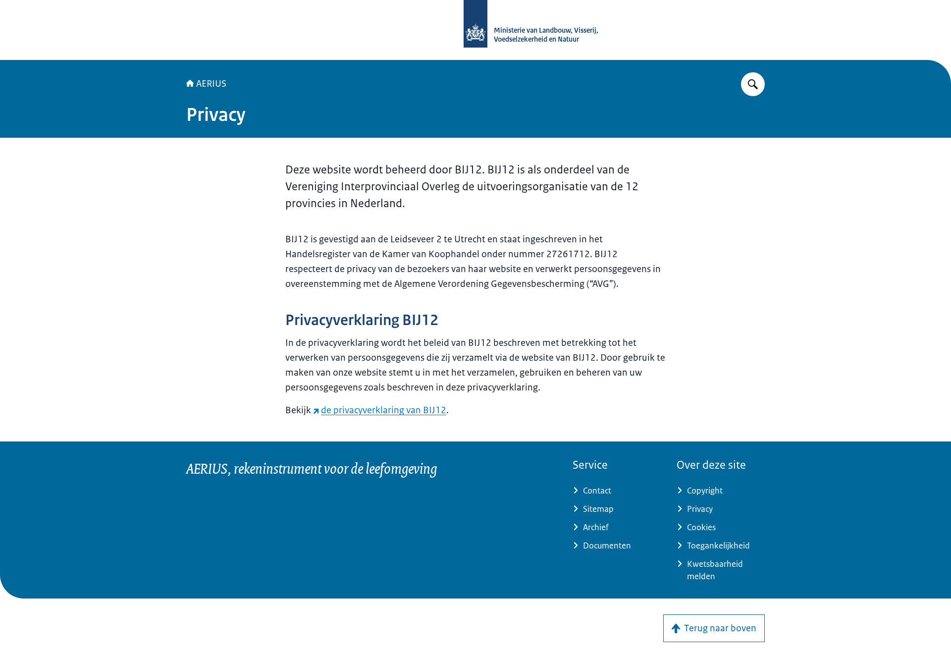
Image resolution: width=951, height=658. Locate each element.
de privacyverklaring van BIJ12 (383, 410)
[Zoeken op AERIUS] (753, 84)
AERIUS (211, 84)
